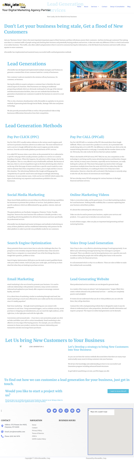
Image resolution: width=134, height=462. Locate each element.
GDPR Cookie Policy (39, 439)
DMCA (34, 436)
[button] (98, 6)
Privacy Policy (37, 430)
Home (34, 425)
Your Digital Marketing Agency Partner (26, 10)
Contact (34, 428)
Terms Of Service (38, 433)
